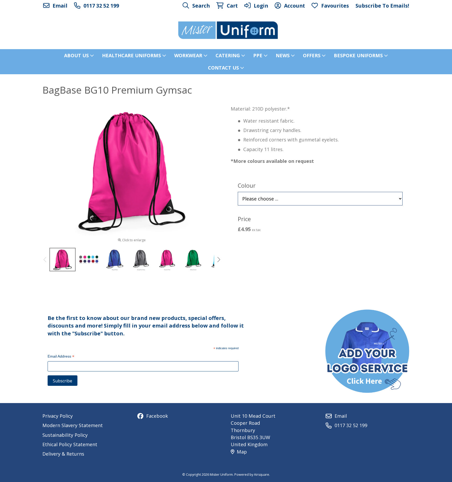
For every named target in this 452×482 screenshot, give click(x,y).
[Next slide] (218, 259)
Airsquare (261, 474)
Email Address (61, 357)
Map (242, 452)
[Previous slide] (45, 259)
